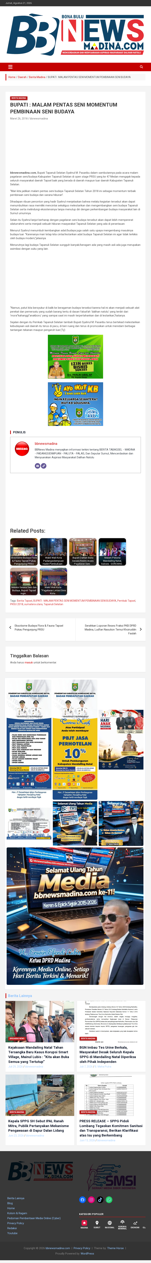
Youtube (12, 1233)
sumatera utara (33, 604)
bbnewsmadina (39, 118)
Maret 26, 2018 (19, 118)
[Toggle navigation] (10, 67)
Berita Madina (19, 98)
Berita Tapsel (24, 600)
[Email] (37, 466)
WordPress (87, 1253)
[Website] (43, 466)
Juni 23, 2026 (16, 1135)
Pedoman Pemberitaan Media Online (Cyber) (34, 1218)
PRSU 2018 (16, 604)
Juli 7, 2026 (86, 1066)
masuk (29, 662)
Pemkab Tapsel (126, 600)
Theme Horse (115, 1248)
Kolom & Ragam (17, 1213)
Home (11, 1208)
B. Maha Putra (103, 1066)
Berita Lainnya (20, 996)
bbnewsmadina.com (58, 1248)
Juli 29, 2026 (15, 1066)
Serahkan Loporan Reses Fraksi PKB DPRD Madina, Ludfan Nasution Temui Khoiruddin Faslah (110, 629)
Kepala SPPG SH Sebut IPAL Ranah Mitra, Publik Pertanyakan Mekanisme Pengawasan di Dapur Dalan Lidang (38, 1126)
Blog (10, 1203)
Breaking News (17, 1039)
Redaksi (12, 1228)
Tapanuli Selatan (53, 604)
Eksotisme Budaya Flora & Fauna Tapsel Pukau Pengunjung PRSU (39, 627)
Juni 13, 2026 (87, 1140)
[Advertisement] (38, 146)
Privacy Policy (15, 1223)
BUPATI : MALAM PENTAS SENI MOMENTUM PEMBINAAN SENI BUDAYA (74, 600)
